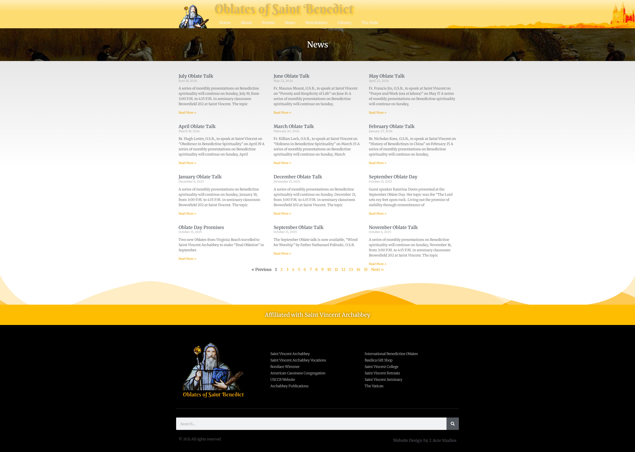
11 (336, 269)
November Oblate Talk (393, 227)
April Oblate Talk (197, 126)
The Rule (369, 22)
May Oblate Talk (387, 76)
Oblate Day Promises (201, 227)
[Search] (452, 424)
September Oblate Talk (299, 227)
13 (351, 269)
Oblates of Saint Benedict (283, 9)
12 (343, 269)
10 (329, 269)
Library (344, 22)
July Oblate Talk (196, 76)
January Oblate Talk (200, 177)
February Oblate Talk (392, 126)
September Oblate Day (393, 177)
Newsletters (316, 22)
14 (358, 269)
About (246, 22)
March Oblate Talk (294, 126)
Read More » (187, 112)
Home (225, 22)
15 (366, 269)
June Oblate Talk (292, 76)
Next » (377, 269)
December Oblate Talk (298, 177)
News (290, 22)
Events (268, 22)
